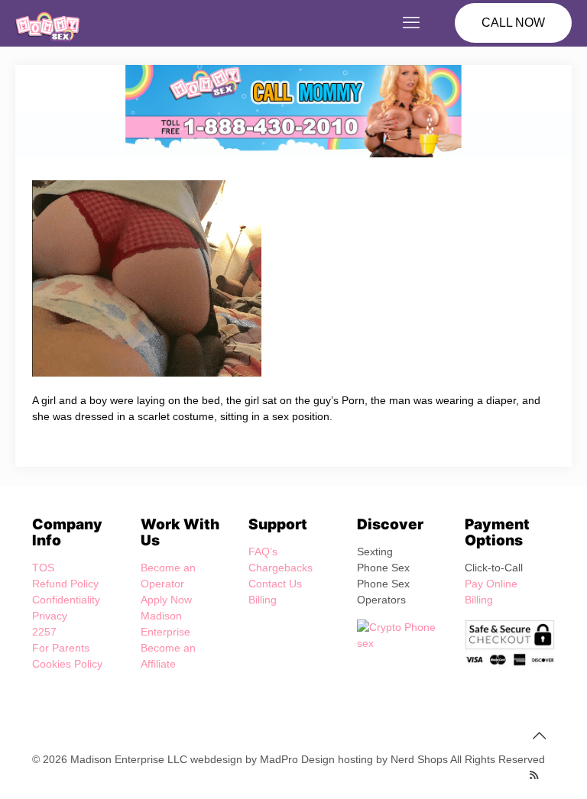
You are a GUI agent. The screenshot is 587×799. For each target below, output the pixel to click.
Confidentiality (66, 600)
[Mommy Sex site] (47, 23)
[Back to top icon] (539, 736)
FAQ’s (262, 551)
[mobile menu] (411, 23)
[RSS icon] (534, 774)
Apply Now (166, 600)
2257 (44, 632)
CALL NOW (513, 22)
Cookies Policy (67, 664)
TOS (43, 567)
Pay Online (491, 583)
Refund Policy (65, 583)
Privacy (49, 616)
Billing (262, 600)
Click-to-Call (494, 567)
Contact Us (275, 583)
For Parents (60, 648)
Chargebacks (280, 567)
